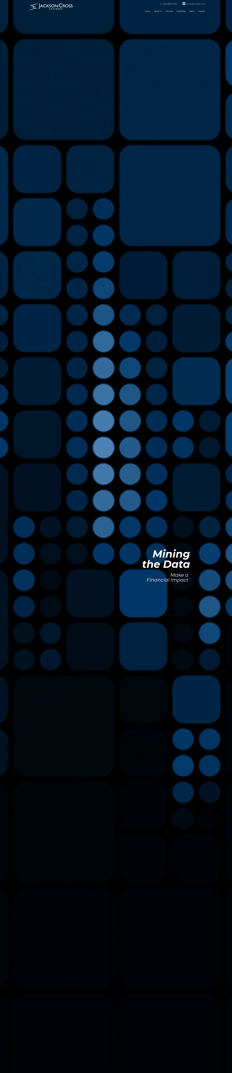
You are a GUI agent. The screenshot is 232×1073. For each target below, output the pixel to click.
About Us (158, 11)
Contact (201, 11)
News (191, 11)
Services (169, 11)
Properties (181, 11)
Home (147, 11)
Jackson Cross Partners (51, 7)
